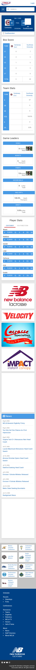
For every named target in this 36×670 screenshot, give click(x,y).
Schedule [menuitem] (6, 593)
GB (5, 111)
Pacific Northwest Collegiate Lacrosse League (28, 557)
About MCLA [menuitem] (9, 635)
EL (15, 232)
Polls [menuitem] (7, 602)
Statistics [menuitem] (8, 617)
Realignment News (9, 495)
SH (31, 232)
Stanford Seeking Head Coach (13, 467)
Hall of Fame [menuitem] (9, 624)
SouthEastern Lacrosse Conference (29, 566)
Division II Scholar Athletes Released (16, 481)
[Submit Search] (8, 9)
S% (5, 127)
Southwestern (10, 33)
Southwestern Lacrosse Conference (12, 574)
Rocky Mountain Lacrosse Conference (12, 566)
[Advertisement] (18, 392)
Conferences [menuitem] (7, 606)
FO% (5, 116)
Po (27, 232)
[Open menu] (3, 9)
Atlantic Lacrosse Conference (11, 547)
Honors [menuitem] (7, 622)
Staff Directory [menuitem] (10, 633)
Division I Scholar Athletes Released (15, 474)
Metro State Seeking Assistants (14, 488)
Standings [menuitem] (8, 599)
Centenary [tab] (10, 225)
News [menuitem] (7, 631)
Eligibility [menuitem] (8, 615)
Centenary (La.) (17, 46)
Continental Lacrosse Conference (28, 547)
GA (5, 105)
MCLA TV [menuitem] (8, 619)
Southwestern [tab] (22, 225)
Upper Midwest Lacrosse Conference (29, 574)
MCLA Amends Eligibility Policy (14, 423)
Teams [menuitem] (7, 612)
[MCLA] (7, 3)
